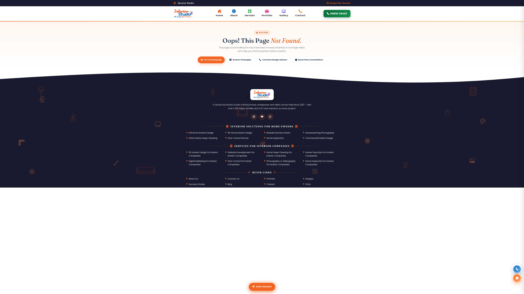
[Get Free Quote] (517, 278)
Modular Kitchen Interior (278, 132)
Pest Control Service (238, 138)
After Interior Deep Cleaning (203, 138)
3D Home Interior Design (240, 132)
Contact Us (233, 178)
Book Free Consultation (310, 59)
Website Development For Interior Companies (241, 154)
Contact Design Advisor (274, 59)
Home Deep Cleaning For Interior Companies (279, 154)
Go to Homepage (213, 59)
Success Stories (197, 184)
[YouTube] (262, 117)
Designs (309, 178)
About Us (193, 178)
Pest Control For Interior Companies (240, 163)
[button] (249, 13)
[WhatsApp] (270, 117)
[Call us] (517, 269)
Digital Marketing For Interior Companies (203, 163)
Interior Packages (242, 59)
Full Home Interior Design (201, 132)
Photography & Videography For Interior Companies (281, 163)
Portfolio (271, 178)
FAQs (307, 184)
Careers (271, 184)
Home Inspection (275, 138)
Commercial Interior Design (319, 138)
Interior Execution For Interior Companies (319, 154)
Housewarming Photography (319, 132)
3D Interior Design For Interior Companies (203, 154)
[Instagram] (254, 117)
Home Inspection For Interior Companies (319, 163)
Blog (230, 184)
